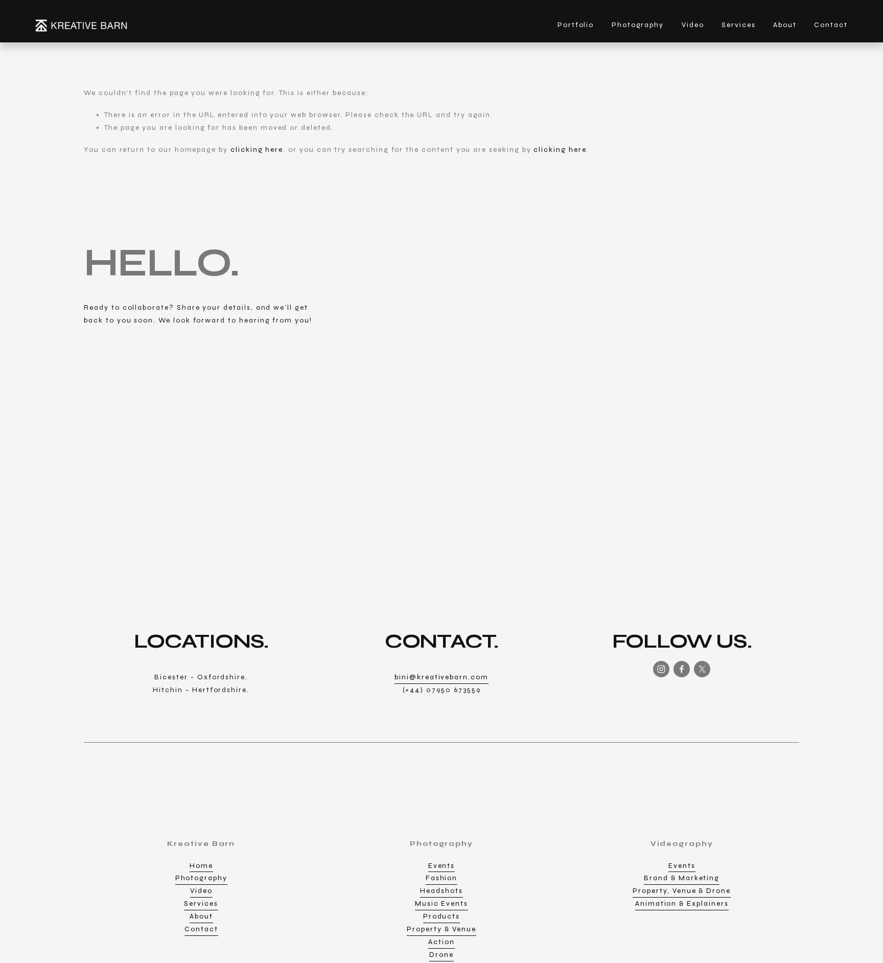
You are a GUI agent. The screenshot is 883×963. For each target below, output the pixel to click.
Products (441, 916)
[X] (702, 669)
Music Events (441, 903)
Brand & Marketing (681, 878)
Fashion (442, 878)
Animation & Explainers (682, 903)
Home (201, 865)
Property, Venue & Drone (682, 890)
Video (201, 890)
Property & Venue (441, 929)
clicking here (256, 149)
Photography (201, 878)
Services (739, 24)
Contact (831, 24)
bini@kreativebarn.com (441, 677)
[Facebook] (681, 669)
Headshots (441, 890)
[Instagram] (661, 669)
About (785, 24)
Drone (441, 954)
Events (441, 865)
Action (441, 941)
